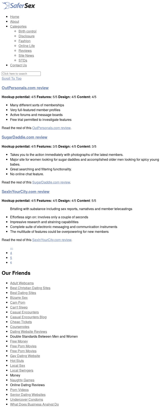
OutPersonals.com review (25, 87)
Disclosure (27, 36)
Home (14, 16)
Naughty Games (22, 380)
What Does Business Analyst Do (34, 404)
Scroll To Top (12, 78)
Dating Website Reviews (28, 331)
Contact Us (18, 65)
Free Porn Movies (23, 346)
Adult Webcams (22, 283)
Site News (26, 55)
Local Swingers (21, 370)
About (14, 21)
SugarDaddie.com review (24, 137)
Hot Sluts (17, 360)
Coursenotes (19, 326)
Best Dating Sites (23, 292)
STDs (23, 60)
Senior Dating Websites (28, 394)
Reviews (25, 50)
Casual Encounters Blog (28, 316)
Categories (18, 26)
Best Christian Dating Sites (30, 287)
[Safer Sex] (18, 8)
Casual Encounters (24, 312)
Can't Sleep (19, 307)
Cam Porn (17, 302)
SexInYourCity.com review (26, 191)
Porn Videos (19, 389)
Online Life (27, 45)
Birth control (27, 31)
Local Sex (17, 365)
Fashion (25, 40)
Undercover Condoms (26, 399)
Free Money (19, 341)
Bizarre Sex (19, 297)
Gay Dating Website (25, 355)
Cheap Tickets (21, 321)
